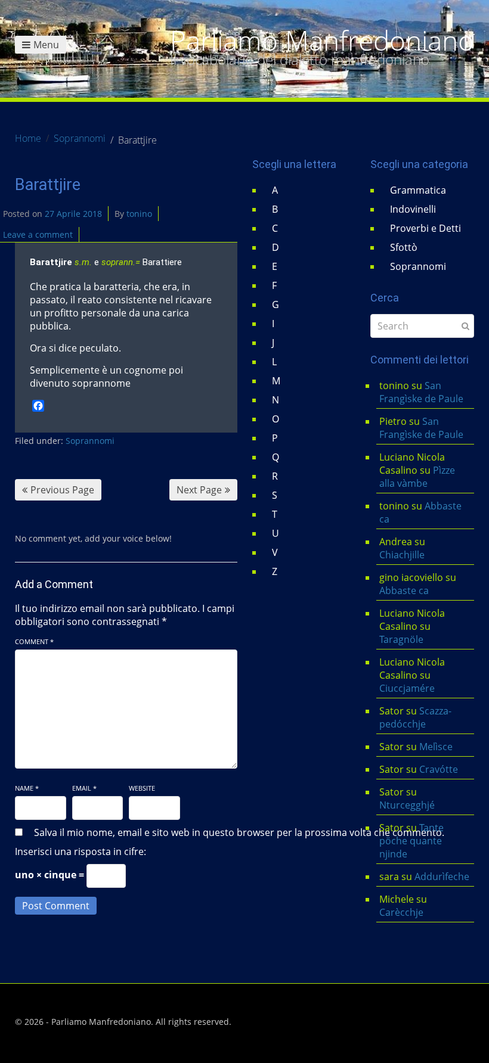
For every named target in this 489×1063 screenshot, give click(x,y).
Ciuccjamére (407, 688)
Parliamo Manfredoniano (322, 40)
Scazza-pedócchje (415, 717)
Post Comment (55, 905)
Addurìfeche (441, 876)
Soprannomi (90, 440)
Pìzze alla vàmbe (417, 477)
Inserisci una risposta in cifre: (80, 851)
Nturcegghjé (407, 805)
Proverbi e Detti (425, 228)
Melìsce (436, 746)
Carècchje (402, 912)
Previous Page (62, 489)
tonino (139, 213)
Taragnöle (401, 639)
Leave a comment (38, 234)
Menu (46, 44)
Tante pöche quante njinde (411, 840)
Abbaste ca (404, 590)
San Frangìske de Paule (421, 392)
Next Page (199, 489)
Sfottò (403, 247)
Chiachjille (402, 554)
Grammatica (418, 190)
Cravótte (438, 769)
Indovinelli (413, 209)
